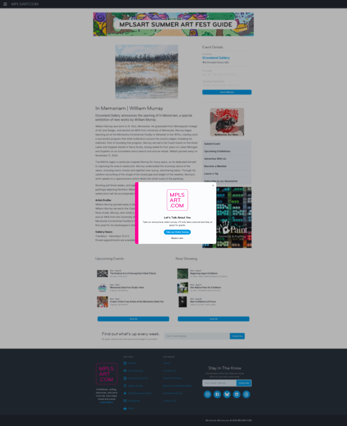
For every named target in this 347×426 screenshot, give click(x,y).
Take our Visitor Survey (177, 232)
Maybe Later (177, 238)
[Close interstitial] (213, 185)
